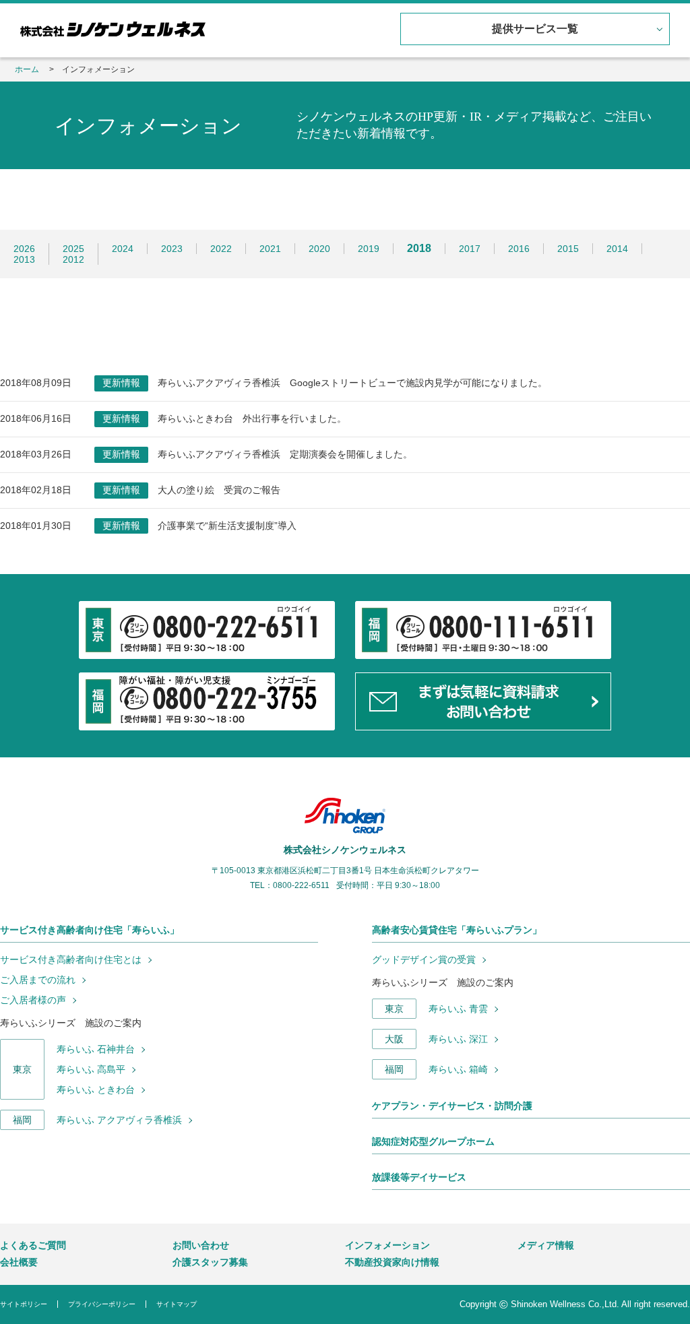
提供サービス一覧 (535, 28)
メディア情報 (546, 1245)
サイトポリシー (23, 1304)
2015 (568, 248)
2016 (519, 248)
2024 (122, 248)
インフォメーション (387, 1245)
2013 (24, 259)
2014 (617, 248)
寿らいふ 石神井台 (96, 1049)
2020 (319, 248)
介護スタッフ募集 (210, 1262)
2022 (221, 248)
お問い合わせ (200, 1245)
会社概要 (19, 1262)
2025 (73, 248)
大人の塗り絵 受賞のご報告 (219, 489)
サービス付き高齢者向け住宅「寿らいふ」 (89, 929)
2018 (419, 248)
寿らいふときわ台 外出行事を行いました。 (252, 418)
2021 (270, 248)
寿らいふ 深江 (458, 1039)
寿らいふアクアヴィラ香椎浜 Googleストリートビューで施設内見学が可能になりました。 (352, 382)
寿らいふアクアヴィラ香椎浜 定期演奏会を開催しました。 (285, 454)
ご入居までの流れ (37, 979)
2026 (24, 248)
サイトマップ (176, 1304)
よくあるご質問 (33, 1245)
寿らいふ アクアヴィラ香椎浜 (119, 1119)
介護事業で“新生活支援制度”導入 (227, 525)
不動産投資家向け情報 (392, 1262)
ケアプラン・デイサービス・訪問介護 (452, 1105)
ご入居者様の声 (33, 1000)
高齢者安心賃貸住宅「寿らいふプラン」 (457, 929)
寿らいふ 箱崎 (458, 1069)
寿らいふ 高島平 (91, 1069)
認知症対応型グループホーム (433, 1141)
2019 (368, 248)
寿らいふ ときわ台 (96, 1089)
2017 (469, 248)
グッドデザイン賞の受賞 (424, 959)
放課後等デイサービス (419, 1177)
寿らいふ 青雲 (458, 1008)
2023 (172, 248)
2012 (73, 259)
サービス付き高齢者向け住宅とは (71, 959)
